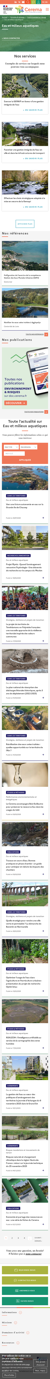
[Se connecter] (38, 2)
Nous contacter (11, 38)
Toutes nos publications (34, 412)
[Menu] (47, 9)
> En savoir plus (34, 110)
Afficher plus (25, 224)
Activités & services (17, 17)
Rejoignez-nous (27, 1270)
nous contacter (34, 1254)
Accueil (4, 17)
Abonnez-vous (27, 1290)
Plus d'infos (9, 1375)
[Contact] (33, 2)
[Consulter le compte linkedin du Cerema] (16, 1)
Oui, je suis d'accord (40, 1363)
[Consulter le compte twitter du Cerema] (19, 1)
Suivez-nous (27, 1301)
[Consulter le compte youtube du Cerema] (23, 1)
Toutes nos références (35, 334)
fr (43, 2)
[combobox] (11, 447)
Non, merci (40, 1370)
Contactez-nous (27, 1280)
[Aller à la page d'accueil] (28, 8)
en (46, 2)
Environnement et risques (36, 17)
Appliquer (25, 459)
